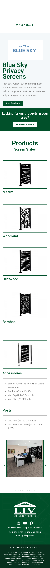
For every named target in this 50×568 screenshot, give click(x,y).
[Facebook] (31, 523)
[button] (4, 464)
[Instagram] (19, 523)
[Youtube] (25, 523)
